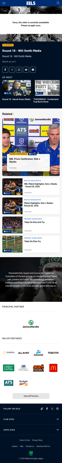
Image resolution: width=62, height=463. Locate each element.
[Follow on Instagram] (57, 408)
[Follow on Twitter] (52, 408)
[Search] (58, 3)
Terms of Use (24, 440)
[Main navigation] (3, 3)
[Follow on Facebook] (47, 408)
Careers (15, 446)
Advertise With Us (43, 446)
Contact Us (30, 446)
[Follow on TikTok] (42, 408)
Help (21, 446)
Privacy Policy (37, 440)
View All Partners (31, 396)
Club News (8, 45)
